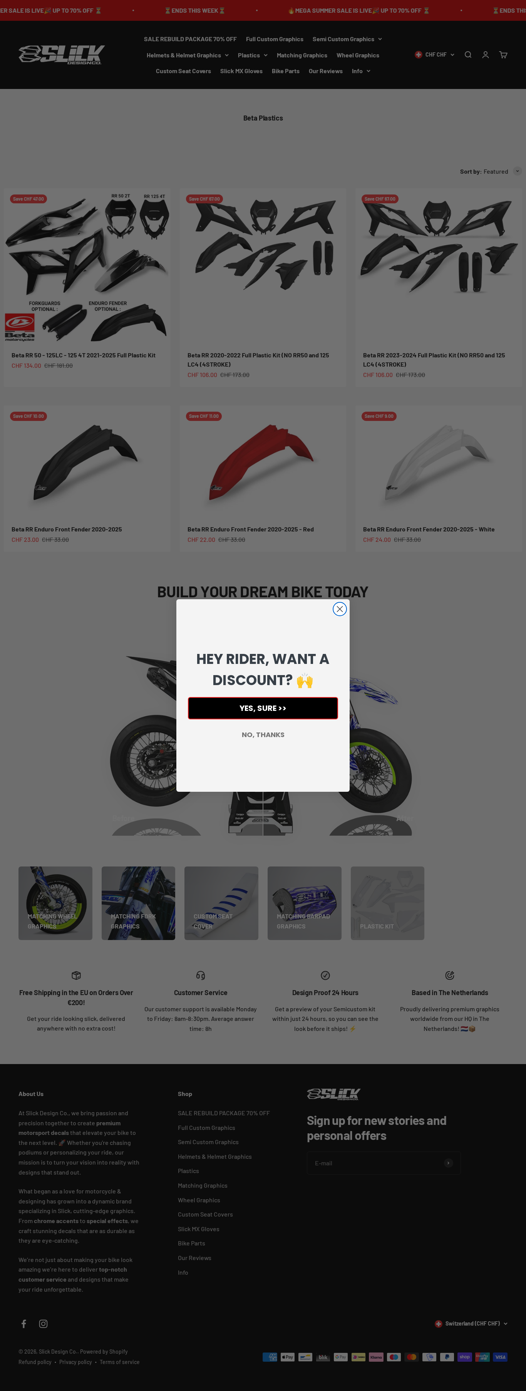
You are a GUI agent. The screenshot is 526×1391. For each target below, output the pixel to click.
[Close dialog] (340, 609)
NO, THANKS (263, 734)
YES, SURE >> (263, 708)
